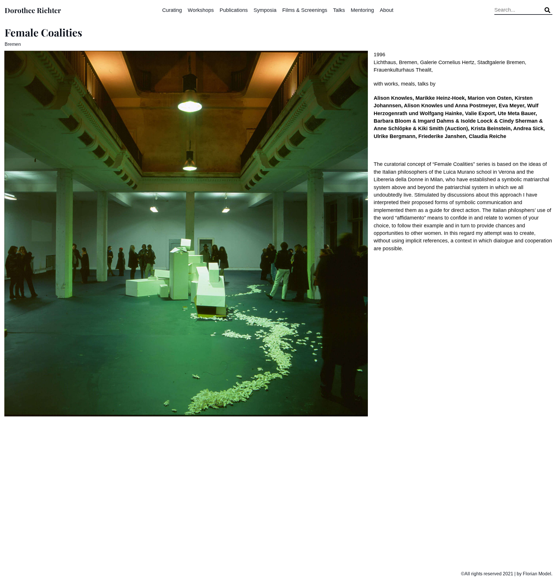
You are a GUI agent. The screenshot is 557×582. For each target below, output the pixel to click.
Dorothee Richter (33, 10)
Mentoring (362, 10)
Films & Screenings (304, 10)
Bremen (13, 44)
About (386, 10)
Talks (339, 10)
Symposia (265, 10)
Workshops (201, 10)
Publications (234, 10)
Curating (172, 10)
